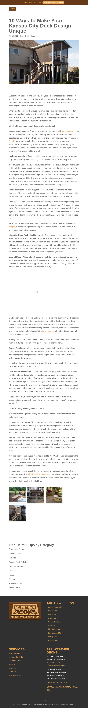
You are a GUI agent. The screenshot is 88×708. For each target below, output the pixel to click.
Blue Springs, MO (54, 629)
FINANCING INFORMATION (57, 683)
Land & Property (16, 566)
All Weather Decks (25, 704)
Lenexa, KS (52, 615)
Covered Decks (15, 554)
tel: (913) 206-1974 (53, 662)
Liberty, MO (52, 637)
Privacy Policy (39, 704)
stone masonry (68, 131)
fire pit (11, 141)
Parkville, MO (53, 640)
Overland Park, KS (54, 622)
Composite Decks (16, 549)
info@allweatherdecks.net (56, 665)
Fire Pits (12, 558)
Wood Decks (14, 588)
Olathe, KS (52, 618)
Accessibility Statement (66, 704)
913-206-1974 (34, 474)
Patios (11, 575)
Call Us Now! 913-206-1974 (33, 2)
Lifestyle (12, 571)
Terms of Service (50, 704)
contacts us (48, 474)
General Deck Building (27, 36)
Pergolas (12, 579)
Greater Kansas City (55, 607)
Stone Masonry (15, 583)
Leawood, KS (52, 611)
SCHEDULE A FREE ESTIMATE (54, 2)
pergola (12, 227)
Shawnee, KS (52, 625)
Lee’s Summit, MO (54, 633)
